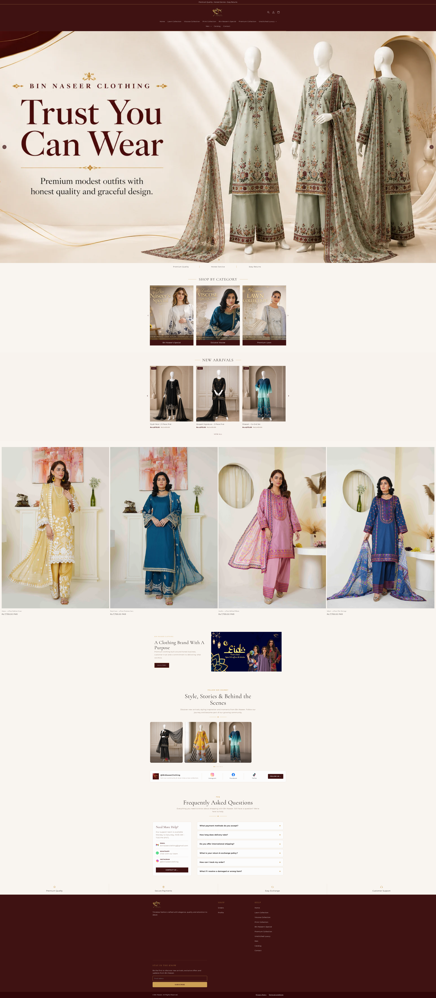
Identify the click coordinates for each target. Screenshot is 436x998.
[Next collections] (288, 315)
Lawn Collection (261, 913)
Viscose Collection (262, 917)
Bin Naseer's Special (263, 927)
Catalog (258, 946)
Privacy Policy (261, 995)
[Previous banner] (4, 147)
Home (257, 908)
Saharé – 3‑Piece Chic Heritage (336, 611)
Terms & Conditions (276, 995)
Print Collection (261, 922)
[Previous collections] (148, 315)
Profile (221, 913)
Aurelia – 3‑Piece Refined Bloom (228, 611)
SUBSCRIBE (180, 985)
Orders (221, 908)
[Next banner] (431, 147)
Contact (258, 950)
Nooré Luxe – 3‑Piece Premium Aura (121, 611)
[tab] (215, 259)
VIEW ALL (218, 434)
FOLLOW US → (275, 776)
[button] (268, 21)
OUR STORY (161, 665)
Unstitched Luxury (262, 936)
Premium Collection (263, 932)
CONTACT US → (172, 870)
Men (256, 941)
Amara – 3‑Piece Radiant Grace (12, 611)
